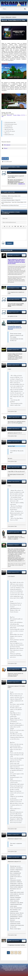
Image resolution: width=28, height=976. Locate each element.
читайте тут (21, 183)
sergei (9, 417)
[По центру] (18, 226)
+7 (5, 158)
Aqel (9, 467)
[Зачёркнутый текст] (12, 226)
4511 (9, 669)
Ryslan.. (9, 322)
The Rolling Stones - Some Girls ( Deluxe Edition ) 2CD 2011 (14, 203)
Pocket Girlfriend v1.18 (8, 198)
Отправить (9, 243)
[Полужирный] (4, 226)
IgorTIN (9, 940)
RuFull (9, 365)
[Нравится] (7, 158)
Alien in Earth (11, 288)
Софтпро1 (10, 255)
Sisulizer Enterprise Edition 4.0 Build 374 (11, 200)
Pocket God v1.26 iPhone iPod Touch (11, 205)
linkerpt (9, 312)
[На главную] (14, 3)
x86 (2, 116)
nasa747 (10, 532)
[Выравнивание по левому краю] (15, 226)
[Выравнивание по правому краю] (21, 226)
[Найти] (24, 8)
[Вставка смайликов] (23, 226)
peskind (9, 349)
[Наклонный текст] (7, 226)
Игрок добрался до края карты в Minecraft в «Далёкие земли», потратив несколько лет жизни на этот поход (16, 261)
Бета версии (7, 144)
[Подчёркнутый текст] (9, 226)
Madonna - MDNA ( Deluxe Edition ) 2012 (11, 196)
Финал (5, 148)
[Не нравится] (2, 158)
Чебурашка (10, 544)
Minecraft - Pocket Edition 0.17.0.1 (16, 115)
